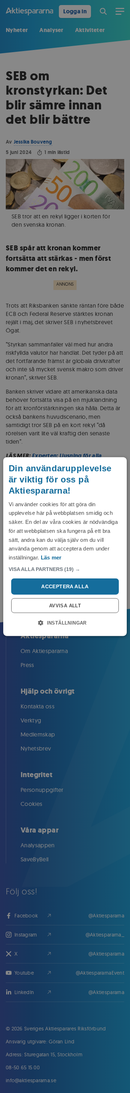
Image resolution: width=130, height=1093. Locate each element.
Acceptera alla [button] (65, 586)
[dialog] (65, 546)
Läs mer (51, 557)
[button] (65, 569)
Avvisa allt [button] (65, 605)
